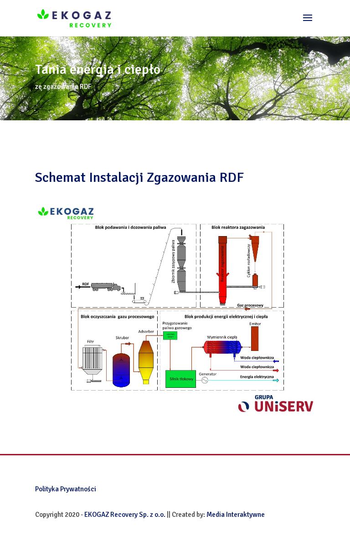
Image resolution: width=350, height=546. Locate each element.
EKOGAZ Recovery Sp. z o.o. (124, 514)
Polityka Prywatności (65, 489)
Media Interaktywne (235, 514)
